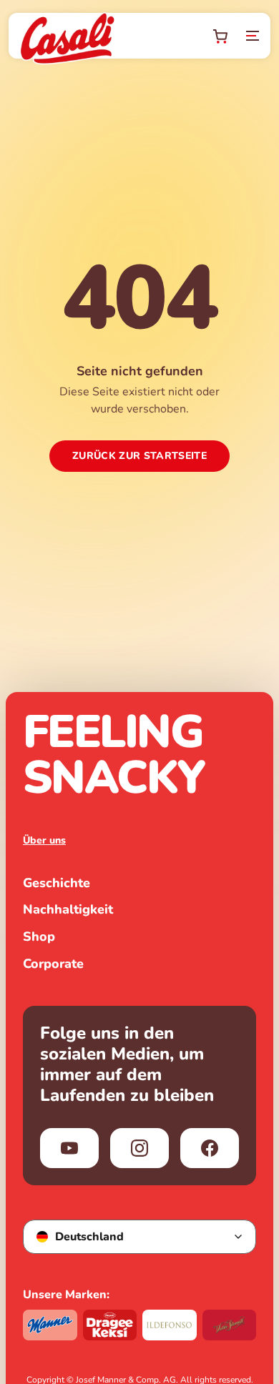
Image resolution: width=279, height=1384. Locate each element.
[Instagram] (139, 1148)
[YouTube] (69, 1148)
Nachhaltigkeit (68, 910)
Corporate (53, 964)
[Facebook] (209, 1148)
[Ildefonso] (169, 1325)
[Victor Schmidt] (229, 1325)
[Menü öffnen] (252, 36)
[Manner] (50, 1325)
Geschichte (56, 883)
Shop (39, 937)
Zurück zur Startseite (139, 456)
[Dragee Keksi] (110, 1325)
